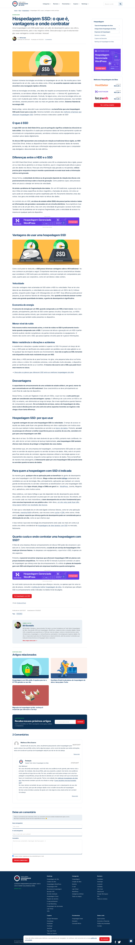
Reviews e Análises (100, 35)
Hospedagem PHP (52, 886)
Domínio (74, 884)
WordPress (64, 486)
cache (57, 512)
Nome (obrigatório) (17, 823)
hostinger (101, 91)
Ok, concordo (104, 939)
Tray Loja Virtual (51, 931)
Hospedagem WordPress (54, 884)
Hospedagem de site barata (55, 906)
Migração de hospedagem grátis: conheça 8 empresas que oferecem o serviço (27, 708)
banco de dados (62, 428)
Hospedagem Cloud (52, 896)
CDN (62, 512)
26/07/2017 (76, 745)
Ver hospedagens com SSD (22, 596)
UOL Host (100, 889)
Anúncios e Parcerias (103, 921)
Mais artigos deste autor (30, 640)
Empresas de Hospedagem (102, 32)
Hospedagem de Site (53, 879)
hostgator (101, 85)
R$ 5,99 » (117, 92)
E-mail (74, 886)
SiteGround (100, 891)
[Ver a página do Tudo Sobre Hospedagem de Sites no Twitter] (119, 941)
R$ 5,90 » (117, 99)
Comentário (15, 838)
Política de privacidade (103, 923)
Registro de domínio (52, 899)
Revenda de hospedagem (54, 889)
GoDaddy (99, 886)
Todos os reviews (102, 899)
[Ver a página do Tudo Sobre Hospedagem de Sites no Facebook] (115, 941)
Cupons (75, 4)
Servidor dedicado (52, 894)
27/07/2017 (75, 763)
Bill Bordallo (28, 625)
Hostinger (100, 881)
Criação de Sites (76, 881)
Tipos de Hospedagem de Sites (104, 25)
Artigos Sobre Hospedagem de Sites (105, 28)
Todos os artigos (77, 896)
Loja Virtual (50, 908)
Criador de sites (51, 881)
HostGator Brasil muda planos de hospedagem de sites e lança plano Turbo (68, 681)
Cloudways (50, 921)
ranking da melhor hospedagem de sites (47, 587)
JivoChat (49, 928)
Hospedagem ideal (77, 918)
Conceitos (19, 613)
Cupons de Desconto (101, 38)
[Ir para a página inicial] (20, 4)
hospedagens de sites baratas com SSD (53, 525)
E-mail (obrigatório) (17, 830)
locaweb (101, 98)
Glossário (74, 921)
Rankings (84, 4)
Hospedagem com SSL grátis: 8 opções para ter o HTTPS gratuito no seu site (29, 681)
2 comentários (48, 39)
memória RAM (25, 512)
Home (15, 10)
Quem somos (101, 918)
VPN (48, 911)
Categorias (46, 4)
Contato (99, 926)
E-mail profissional (52, 901)
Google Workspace (102, 894)
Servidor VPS (50, 891)
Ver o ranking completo (107, 105)
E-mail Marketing (51, 904)
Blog (20, 10)
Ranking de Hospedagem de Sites (104, 41)
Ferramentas (66, 4)
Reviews (55, 4)
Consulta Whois (76, 923)
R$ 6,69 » (117, 86)
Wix (98, 896)
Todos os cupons (52, 933)
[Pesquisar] (120, 4)
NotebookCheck (21, 603)
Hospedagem (25, 10)
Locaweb (99, 884)
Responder (77, 754)
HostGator (100, 879)
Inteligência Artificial (77, 894)
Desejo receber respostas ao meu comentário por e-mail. (29, 856)
